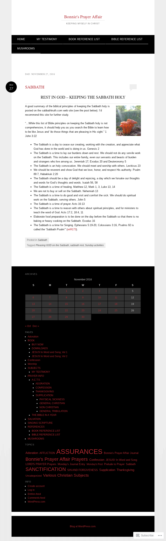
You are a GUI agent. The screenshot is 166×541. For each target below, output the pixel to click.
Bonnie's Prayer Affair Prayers (57, 459)
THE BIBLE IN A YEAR (44, 415)
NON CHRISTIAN (49, 407)
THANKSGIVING (45, 391)
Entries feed (34, 494)
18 (116, 304)
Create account (36, 486)
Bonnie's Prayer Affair (83, 16)
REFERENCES (36, 426)
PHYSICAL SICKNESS (52, 399)
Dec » (36, 326)
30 (83, 317)
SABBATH (34, 87)
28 (50, 317)
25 (116, 310)
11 (116, 297)
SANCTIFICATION (46, 469)
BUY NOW (37, 344)
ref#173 (71, 229)
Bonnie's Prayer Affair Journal (121, 453)
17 (99, 304)
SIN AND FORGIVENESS (82, 470)
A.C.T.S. (36, 379)
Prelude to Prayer (114, 464)
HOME (21, 39)
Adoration (33, 336)
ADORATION (43, 383)
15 (66, 304)
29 (66, 317)
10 (99, 297)
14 (50, 304)
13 (33, 304)
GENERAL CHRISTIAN (52, 403)
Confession (34, 360)
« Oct (28, 326)
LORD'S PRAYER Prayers (41, 464)
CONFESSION (44, 387)
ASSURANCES (79, 451)
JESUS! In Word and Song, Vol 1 (49, 352)
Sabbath (42, 240)
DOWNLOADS (40, 348)
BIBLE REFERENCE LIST (127, 39)
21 (50, 310)
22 (66, 310)
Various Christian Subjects (66, 475)
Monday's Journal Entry (71, 464)
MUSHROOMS (26, 48)
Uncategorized (34, 475)
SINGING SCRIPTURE (40, 422)
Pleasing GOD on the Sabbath (52, 245)
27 (33, 317)
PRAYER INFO (36, 376)
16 (83, 304)
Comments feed (36, 497)
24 (99, 310)
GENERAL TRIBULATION (53, 411)
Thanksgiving (125, 470)
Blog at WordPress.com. (83, 526)
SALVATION (34, 419)
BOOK (31, 340)
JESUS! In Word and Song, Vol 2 (49, 356)
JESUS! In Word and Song (121, 459)
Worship (32, 364)
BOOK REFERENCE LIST (84, 39)
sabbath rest (77, 245)
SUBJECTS (34, 368)
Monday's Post (95, 464)
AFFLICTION (47, 453)
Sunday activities (94, 245)
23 (83, 310)
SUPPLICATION (44, 395)
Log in (31, 490)
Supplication (107, 470)
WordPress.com (36, 501)
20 (33, 310)
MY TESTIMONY (47, 39)
